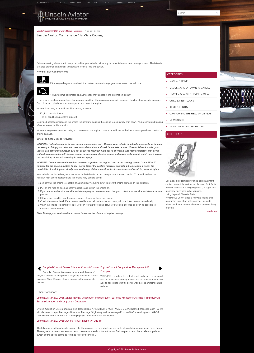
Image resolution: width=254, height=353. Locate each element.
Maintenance (79, 31)
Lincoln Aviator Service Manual (190, 94)
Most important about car (187, 126)
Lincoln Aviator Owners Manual (190, 87)
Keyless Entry (179, 107)
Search (131, 2)
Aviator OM (59, 2)
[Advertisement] (100, 49)
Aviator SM (75, 2)
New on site (177, 120)
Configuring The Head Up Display (190, 113)
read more (212, 211)
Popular (106, 2)
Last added (91, 2)
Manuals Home (179, 81)
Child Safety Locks (182, 100)
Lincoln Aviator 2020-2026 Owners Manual (54, 31)
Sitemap (119, 2)
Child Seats (174, 134)
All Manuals (43, 2)
